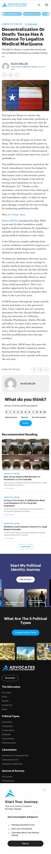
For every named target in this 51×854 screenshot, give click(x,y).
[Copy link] (16, 75)
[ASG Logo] (25, 668)
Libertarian (7, 722)
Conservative (8, 730)
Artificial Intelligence (11, 14)
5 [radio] (25, 412)
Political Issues (9, 743)
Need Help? (10, 678)
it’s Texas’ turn (16, 214)
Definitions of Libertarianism (15, 756)
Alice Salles (19, 64)
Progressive (7, 726)
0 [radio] (6, 412)
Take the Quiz (26, 579)
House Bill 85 (9, 221)
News (4, 709)
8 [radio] (37, 412)
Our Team (6, 693)
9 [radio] (40, 412)
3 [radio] (17, 412)
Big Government (32, 14)
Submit (26, 423)
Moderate (6, 735)
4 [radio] (21, 412)
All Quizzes (7, 777)
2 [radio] (14, 412)
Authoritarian (8, 739)
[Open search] (39, 5)
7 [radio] (33, 412)
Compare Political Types (25, 633)
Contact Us (7, 705)
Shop (4, 697)
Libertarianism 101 (10, 760)
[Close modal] (44, 790)
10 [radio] (44, 412)
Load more (25, 546)
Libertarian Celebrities (12, 764)
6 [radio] (29, 412)
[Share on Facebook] (4, 75)
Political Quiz (8, 781)
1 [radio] (10, 412)
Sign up (25, 843)
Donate (5, 701)
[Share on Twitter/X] (10, 75)
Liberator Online (12, 24)
